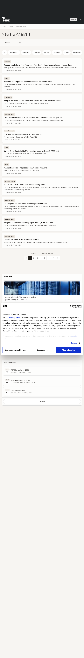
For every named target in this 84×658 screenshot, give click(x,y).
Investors (57, 52)
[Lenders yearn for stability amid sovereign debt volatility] (42, 205)
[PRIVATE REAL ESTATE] (6, 19)
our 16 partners (15, 318)
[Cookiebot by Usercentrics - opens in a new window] (71, 306)
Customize (41, 350)
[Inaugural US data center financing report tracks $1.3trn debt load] (42, 223)
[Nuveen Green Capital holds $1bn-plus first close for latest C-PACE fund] (42, 152)
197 (53, 258)
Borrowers (77, 52)
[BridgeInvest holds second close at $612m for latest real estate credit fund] (42, 101)
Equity (7, 42)
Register (73, 19)
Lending (37, 52)
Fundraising (14, 52)
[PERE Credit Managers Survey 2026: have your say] (42, 135)
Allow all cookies (68, 350)
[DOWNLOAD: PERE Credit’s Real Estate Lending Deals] (42, 186)
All (4, 52)
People (46, 52)
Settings (74, 343)
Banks (67, 52)
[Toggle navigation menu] (80, 19)
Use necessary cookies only (15, 350)
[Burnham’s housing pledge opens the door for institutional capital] (42, 83)
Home (4, 26)
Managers (26, 52)
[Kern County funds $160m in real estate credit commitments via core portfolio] (42, 118)
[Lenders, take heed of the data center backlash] (42, 240)
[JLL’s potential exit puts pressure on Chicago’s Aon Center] (42, 168)
